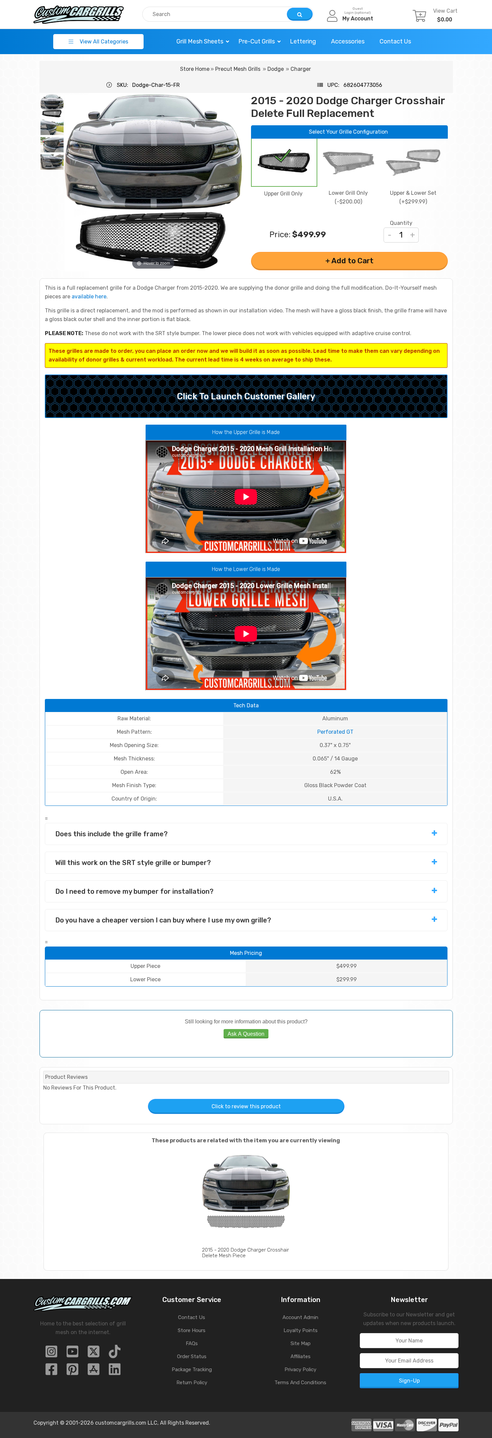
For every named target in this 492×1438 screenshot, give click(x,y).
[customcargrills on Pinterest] (72, 1371)
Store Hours (192, 1330)
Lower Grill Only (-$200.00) (348, 197)
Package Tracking (192, 1370)
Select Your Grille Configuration (348, 132)
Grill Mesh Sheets (199, 41)
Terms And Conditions (300, 1383)
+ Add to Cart (349, 260)
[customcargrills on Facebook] (51, 1371)
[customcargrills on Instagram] (51, 1353)
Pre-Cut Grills (256, 41)
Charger (301, 69)
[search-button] (300, 14)
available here (89, 296)
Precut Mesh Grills (237, 69)
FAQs (192, 1343)
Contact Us (395, 41)
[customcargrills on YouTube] (72, 1353)
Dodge (275, 69)
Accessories (347, 41)
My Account (357, 18)
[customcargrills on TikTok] (114, 1353)
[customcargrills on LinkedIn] (114, 1371)
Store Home (195, 69)
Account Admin (300, 1317)
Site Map (301, 1343)
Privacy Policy (300, 1370)
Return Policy (191, 1383)
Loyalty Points (300, 1330)
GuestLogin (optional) (357, 11)
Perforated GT (335, 732)
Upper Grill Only (283, 193)
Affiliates (301, 1356)
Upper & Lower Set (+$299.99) (413, 197)
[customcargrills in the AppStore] (93, 1371)
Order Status (192, 1356)
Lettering (303, 41)
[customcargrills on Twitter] (93, 1353)
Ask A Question (246, 1033)
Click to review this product (246, 1106)
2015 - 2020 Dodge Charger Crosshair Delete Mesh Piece (245, 1253)
